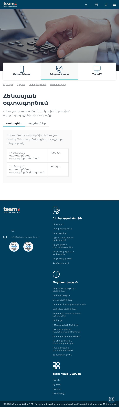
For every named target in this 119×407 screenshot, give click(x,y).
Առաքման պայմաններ (64, 309)
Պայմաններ (37, 123)
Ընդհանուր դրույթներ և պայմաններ (64, 289)
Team (10, 4)
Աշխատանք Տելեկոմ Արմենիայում (63, 239)
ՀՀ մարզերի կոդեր (62, 355)
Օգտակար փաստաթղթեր (66, 336)
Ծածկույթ (57, 320)
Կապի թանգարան (62, 229)
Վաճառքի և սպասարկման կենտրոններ (67, 314)
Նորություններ (60, 233)
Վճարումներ (96, 4)
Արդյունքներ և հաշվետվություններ (63, 246)
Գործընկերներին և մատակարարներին (63, 342)
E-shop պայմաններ (63, 300)
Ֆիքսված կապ (58, 84)
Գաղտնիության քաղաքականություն (63, 349)
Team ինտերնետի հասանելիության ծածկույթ (66, 330)
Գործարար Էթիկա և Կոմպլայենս (63, 253)
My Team (57, 384)
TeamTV (56, 380)
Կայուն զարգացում (62, 259)
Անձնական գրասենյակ (86, 4)
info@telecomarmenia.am (25, 237)
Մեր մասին (58, 224)
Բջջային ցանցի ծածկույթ (65, 325)
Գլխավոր (8, 84)
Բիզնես (21, 84)
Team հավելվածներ (67, 373)
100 (12, 230)
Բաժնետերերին (61, 263)
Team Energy (59, 393)
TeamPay (57, 389)
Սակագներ (14, 123)
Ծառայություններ (37, 84)
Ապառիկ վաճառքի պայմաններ (69, 304)
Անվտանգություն (61, 295)
